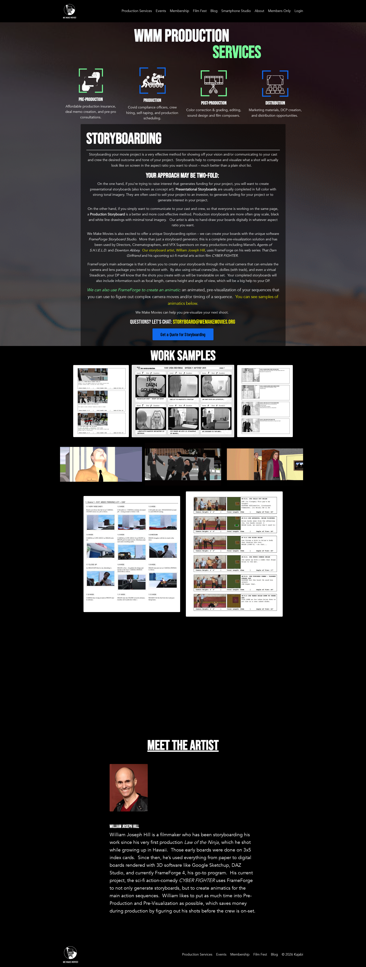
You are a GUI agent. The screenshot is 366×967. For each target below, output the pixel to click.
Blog (214, 11)
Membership (179, 11)
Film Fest (200, 11)
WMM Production (183, 36)
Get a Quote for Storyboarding (183, 334)
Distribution (275, 103)
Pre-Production (91, 99)
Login (299, 11)
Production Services (137, 11)
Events (161, 11)
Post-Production (213, 103)
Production (152, 100)
